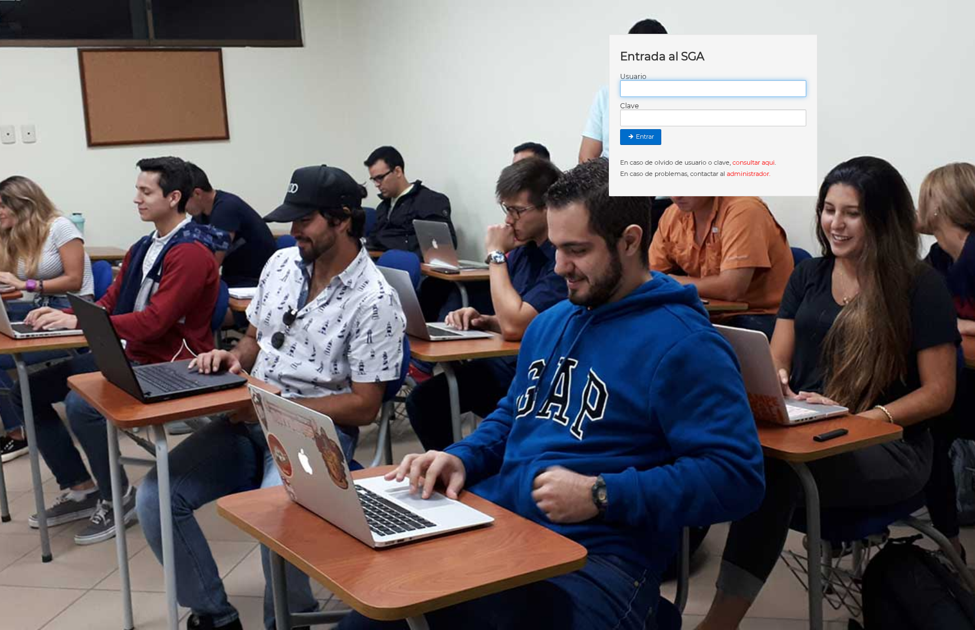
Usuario (633, 76)
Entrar (644, 136)
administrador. (748, 174)
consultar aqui (753, 162)
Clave (629, 106)
